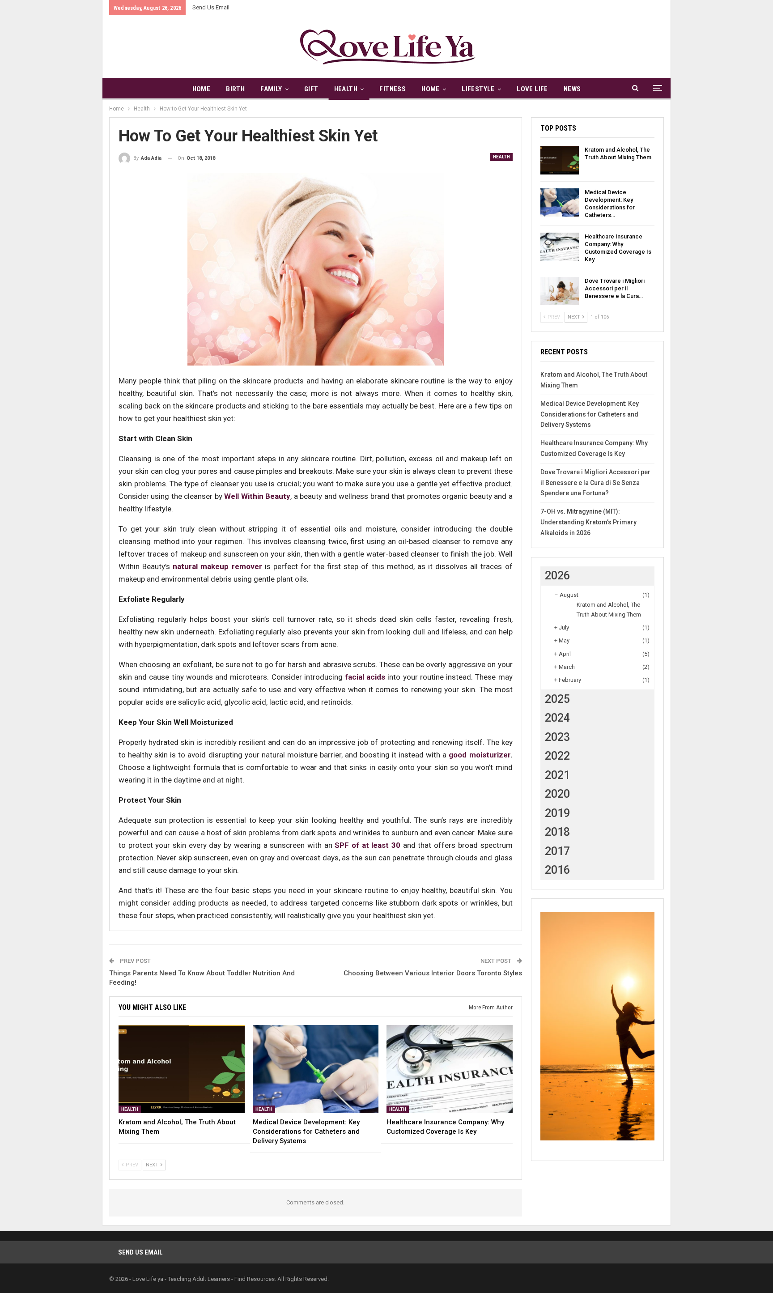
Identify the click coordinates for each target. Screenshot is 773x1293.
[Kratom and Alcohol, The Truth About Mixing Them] (182, 1069)
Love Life (532, 89)
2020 (557, 793)
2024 (557, 717)
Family (271, 89)
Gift (311, 89)
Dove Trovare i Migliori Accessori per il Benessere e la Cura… (615, 288)
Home (201, 89)
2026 (557, 575)
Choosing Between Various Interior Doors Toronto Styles (433, 973)
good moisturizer (479, 754)
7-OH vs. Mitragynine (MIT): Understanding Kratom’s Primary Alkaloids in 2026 (588, 522)
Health (345, 89)
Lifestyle (478, 89)
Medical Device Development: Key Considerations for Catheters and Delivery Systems (589, 414)
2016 (557, 869)
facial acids (365, 676)
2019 (557, 813)
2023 (557, 737)
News (572, 89)
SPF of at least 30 (367, 845)
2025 (557, 699)
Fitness (392, 89)
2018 (557, 831)
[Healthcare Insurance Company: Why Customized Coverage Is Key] (449, 1069)
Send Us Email (210, 7)
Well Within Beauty (257, 496)
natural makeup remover (217, 566)
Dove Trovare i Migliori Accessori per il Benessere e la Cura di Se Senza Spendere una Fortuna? (595, 482)
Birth (235, 89)
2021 (557, 775)
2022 (557, 755)
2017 (557, 851)
